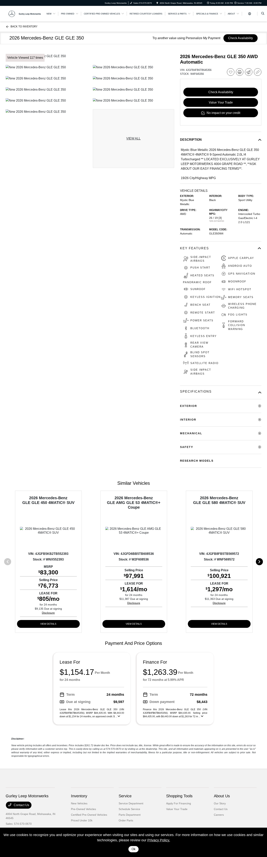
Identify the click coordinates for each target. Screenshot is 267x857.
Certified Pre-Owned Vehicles (89, 814)
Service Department (131, 803)
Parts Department (130, 814)
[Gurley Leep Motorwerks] (23, 13)
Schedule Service (129, 809)
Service (125, 796)
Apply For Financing (178, 803)
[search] (262, 13)
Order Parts (126, 820)
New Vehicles (79, 803)
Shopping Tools (179, 796)
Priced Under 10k (81, 820)
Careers (219, 814)
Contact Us (21, 805)
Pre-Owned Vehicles (83, 809)
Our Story (220, 803)
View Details (48, 624)
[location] (157, 3)
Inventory (79, 796)
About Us (222, 796)
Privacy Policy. (158, 840)
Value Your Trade (176, 809)
